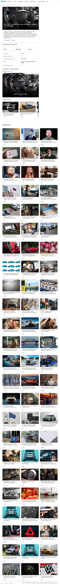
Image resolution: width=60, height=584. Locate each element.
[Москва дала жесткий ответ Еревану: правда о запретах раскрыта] (11, 194)
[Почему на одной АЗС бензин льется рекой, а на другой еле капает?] (11, 345)
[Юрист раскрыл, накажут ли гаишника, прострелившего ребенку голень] (49, 175)
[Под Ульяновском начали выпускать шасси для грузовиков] (49, 458)
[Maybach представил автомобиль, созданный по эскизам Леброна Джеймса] (11, 402)
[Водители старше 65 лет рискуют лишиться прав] (30, 402)
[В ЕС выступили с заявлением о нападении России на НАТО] (11, 421)
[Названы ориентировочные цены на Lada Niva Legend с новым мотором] (30, 440)
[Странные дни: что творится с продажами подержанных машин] (49, 288)
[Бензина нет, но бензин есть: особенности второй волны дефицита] (30, 288)
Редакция (34, 583)
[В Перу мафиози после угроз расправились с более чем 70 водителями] (49, 269)
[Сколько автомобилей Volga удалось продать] (49, 232)
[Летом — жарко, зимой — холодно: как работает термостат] (30, 572)
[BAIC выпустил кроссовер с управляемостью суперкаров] (30, 383)
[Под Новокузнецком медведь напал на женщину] (49, 326)
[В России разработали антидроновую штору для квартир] (49, 440)
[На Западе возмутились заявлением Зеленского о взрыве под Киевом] (49, 137)
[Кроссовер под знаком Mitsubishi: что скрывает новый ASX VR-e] (49, 421)
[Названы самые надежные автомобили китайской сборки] (30, 250)
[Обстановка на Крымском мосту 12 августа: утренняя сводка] (30, 345)
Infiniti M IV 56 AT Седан (20, 94)
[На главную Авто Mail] (4, 1)
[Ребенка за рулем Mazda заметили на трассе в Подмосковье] (30, 194)
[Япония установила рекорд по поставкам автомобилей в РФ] (30, 421)
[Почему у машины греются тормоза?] (30, 477)
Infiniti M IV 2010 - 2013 (7, 71)
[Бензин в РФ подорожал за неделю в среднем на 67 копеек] (49, 402)
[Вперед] (37, 110)
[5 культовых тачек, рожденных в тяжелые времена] (11, 496)
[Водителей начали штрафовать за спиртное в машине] (49, 345)
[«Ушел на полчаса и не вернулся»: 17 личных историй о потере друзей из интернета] (49, 383)
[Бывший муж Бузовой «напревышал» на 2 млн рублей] (11, 175)
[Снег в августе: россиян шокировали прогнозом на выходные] (11, 572)
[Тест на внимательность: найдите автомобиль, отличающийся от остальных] (11, 269)
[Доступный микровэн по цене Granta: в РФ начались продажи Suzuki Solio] (30, 364)
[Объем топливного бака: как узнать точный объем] (49, 307)
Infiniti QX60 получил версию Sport (27, 114)
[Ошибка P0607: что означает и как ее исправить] (30, 553)
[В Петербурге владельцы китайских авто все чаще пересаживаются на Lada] (11, 477)
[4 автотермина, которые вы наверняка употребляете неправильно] (49, 572)
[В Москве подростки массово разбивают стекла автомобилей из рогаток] (11, 137)
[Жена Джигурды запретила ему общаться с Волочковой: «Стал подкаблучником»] (11, 326)
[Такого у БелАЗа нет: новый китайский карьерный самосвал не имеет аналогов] (30, 326)
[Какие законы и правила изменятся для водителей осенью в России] (11, 307)
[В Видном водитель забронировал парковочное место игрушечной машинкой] (11, 213)
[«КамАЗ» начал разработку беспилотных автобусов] (49, 364)
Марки (8, 4)
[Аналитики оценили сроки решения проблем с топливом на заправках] (11, 440)
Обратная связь (53, 583)
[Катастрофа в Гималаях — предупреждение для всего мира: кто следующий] (49, 194)
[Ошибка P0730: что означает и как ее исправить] (30, 458)
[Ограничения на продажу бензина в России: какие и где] (49, 515)
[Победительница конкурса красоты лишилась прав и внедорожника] (30, 175)
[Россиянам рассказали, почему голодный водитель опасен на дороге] (30, 269)
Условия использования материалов (43, 583)
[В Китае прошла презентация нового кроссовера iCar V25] (11, 553)
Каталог (3, 4)
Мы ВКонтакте (28, 583)
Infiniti (12, 4)
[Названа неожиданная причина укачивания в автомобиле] (30, 213)
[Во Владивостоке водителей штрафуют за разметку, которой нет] (30, 515)
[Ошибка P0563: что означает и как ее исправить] (11, 515)
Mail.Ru (2, 583)
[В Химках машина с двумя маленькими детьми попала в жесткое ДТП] (11, 232)
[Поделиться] (38, 5)
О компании (7, 583)
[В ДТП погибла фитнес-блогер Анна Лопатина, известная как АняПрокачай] (49, 477)
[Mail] (2, 1)
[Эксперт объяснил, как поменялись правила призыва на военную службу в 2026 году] (11, 534)
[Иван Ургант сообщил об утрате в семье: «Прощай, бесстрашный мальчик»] (30, 137)
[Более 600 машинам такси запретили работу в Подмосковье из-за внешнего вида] (11, 364)
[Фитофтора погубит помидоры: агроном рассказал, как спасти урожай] (30, 496)
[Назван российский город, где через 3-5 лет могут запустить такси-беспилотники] (49, 496)
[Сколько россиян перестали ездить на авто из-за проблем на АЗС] (49, 534)
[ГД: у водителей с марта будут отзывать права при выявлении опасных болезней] (30, 232)
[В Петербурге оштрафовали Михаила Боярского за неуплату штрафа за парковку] (49, 156)
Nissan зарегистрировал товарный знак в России (8, 114)
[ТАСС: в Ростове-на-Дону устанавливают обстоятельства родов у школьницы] (30, 307)
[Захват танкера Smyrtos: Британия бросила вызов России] (11, 288)
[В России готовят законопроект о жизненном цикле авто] (49, 213)
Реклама (11, 583)
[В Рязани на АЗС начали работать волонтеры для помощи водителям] (11, 458)
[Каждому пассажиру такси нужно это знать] (49, 553)
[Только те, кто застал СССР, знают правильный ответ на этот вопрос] (11, 383)
